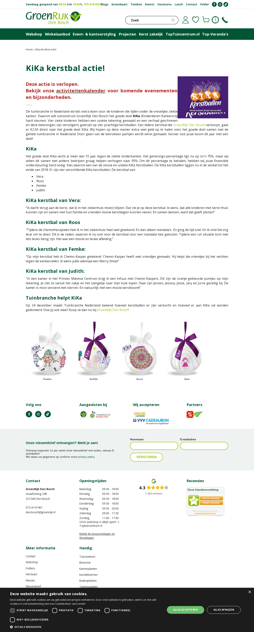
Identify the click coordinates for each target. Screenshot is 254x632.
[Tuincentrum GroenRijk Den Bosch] (54, 18)
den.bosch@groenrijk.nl (40, 512)
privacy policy (86, 456)
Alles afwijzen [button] (224, 609)
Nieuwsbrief (33, 586)
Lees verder (79, 603)
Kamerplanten (88, 569)
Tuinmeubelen (88, 587)
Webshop (32, 562)
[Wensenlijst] (195, 19)
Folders (30, 568)
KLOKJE (215, 20)
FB (29, 414)
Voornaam (136, 439)
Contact (30, 556)
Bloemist (84, 562)
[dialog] (127, 610)
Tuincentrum (87, 556)
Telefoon (225, 20)
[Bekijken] (205, 19)
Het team (31, 574)
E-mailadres (188, 439)
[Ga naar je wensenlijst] (195, 19)
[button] (85, 626)
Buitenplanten (88, 580)
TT (47, 414)
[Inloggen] (186, 20)
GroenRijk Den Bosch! (113, 310)
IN (38, 414)
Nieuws (30, 580)
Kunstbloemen (88, 574)
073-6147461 (34, 507)
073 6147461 (92, 4)
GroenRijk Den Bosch (189, 125)
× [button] (249, 592)
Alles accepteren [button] (185, 609)
